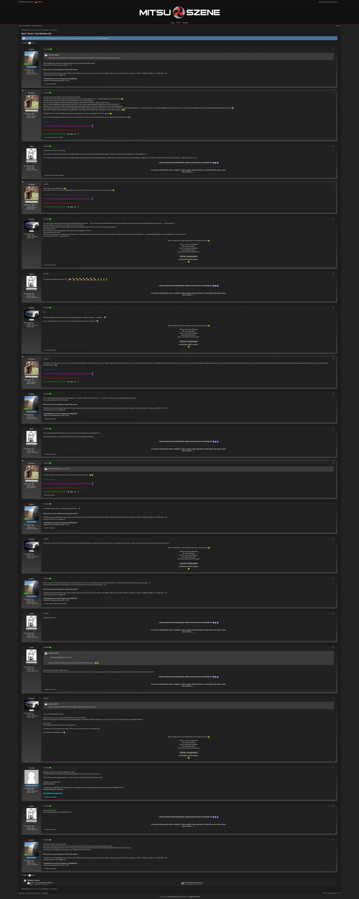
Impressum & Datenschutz (33, 893)
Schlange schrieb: (54, 55)
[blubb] (28, 883)
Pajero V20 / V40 (197, 884)
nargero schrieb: (53, 704)
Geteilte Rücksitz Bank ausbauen (193, 882)
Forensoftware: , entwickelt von (179, 896)
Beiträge (29, 71)
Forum (179, 22)
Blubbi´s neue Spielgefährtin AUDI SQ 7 (41, 882)
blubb (31, 884)
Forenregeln (45, 893)
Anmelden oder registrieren (26, 2)
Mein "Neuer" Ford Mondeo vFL (37, 33)
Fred (185, 884)
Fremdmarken (45, 884)
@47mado (46, 772)
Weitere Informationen (103, 38)
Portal (172, 23)
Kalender (185, 23)
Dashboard (21, 893)
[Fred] (182, 883)
